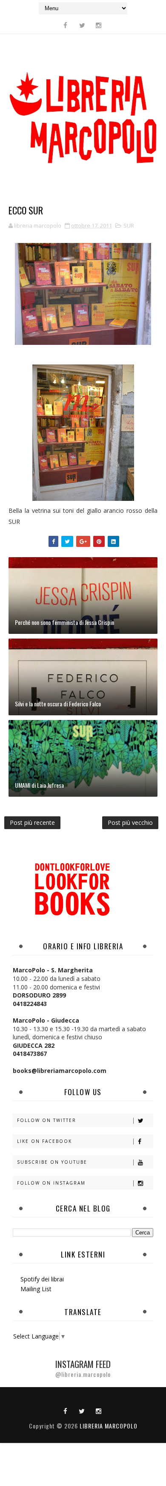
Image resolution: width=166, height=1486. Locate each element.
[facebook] (65, 25)
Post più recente (32, 822)
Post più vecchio (130, 822)
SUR (128, 225)
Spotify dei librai (42, 1279)
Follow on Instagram (51, 1183)
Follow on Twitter (46, 1120)
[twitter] (82, 25)
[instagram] (98, 25)
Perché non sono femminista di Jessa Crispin (64, 622)
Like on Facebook (44, 1141)
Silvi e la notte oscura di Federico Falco (58, 703)
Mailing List (36, 1289)
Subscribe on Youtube (52, 1162)
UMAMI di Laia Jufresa (39, 785)
